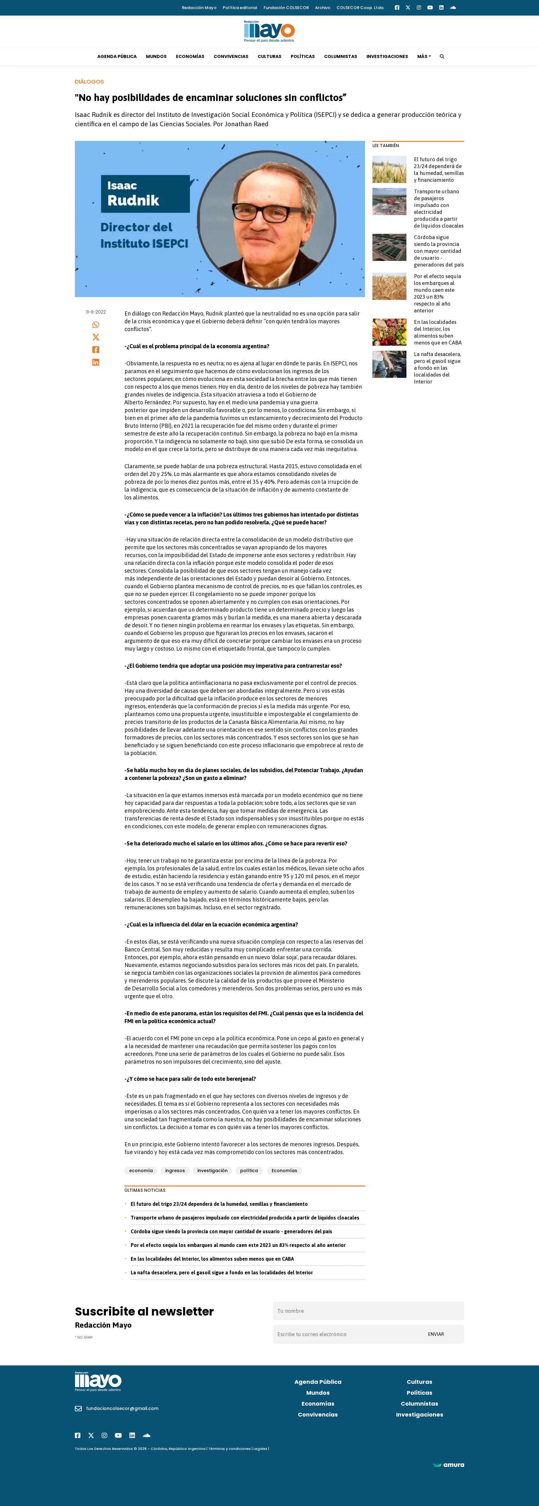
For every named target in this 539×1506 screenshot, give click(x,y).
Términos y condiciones (229, 1448)
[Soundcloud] (453, 7)
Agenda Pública (117, 56)
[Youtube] (430, 7)
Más (422, 56)
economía (141, 1170)
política (249, 1170)
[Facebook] (397, 7)
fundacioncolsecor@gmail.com (122, 1408)
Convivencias (231, 56)
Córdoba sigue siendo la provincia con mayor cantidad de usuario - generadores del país (231, 1231)
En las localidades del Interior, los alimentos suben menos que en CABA (212, 1259)
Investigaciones (387, 56)
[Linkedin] (441, 7)
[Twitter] (407, 7)
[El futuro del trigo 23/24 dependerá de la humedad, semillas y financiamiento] (389, 169)
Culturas (269, 56)
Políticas (303, 56)
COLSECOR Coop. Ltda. (360, 8)
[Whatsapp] (96, 325)
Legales (260, 1448)
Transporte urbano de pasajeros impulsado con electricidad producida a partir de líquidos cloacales (245, 1217)
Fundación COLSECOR (286, 8)
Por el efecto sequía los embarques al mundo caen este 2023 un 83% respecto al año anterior (238, 1245)
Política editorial (240, 8)
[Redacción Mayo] (269, 31)
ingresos (175, 1170)
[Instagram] (419, 7)
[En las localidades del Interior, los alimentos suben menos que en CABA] (389, 332)
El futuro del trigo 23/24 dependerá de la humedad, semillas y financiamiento (219, 1204)
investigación (212, 1170)
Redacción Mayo (199, 8)
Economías (190, 56)
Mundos (156, 56)
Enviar (436, 1334)
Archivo (322, 8)
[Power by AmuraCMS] (448, 1464)
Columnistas (340, 56)
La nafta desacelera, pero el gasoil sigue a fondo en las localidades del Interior (222, 1272)
